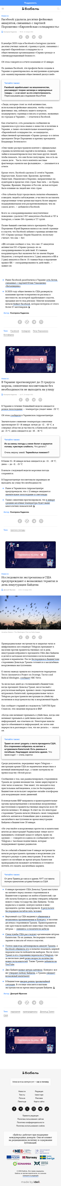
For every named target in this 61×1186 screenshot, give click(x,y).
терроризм (15, 1011)
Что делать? (28, 445)
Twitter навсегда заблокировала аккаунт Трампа (30, 946)
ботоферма (9, 335)
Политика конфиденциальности (30, 1122)
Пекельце (22, 1101)
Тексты (22, 1095)
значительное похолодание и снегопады (26, 495)
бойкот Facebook (21, 304)
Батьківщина (13, 286)
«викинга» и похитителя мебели (32, 929)
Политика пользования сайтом (30, 1119)
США (6, 1015)
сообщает (25, 678)
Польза (22, 1098)
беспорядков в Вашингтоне (45, 659)
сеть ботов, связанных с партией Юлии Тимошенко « (31, 283)
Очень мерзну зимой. (26, 452)
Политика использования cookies (30, 1126)
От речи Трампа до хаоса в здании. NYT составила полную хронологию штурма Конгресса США (29, 880)
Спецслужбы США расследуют (21, 934)
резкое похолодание (12, 409)
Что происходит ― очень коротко (30, 749)
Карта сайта (39, 1101)
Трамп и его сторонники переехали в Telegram (29, 955)
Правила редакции (30, 1116)
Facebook (14, 331)
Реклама (39, 1098)
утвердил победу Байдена (22, 973)
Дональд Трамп (47, 1011)
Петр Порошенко (40, 331)
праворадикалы (30, 1011)
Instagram (26, 331)
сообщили (15, 415)
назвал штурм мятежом (30, 970)
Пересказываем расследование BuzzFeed (28, 91)
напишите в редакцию (30, 1175)
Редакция (39, 1091)
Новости (22, 1091)
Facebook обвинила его (17, 949)
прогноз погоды (17, 530)
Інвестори (39, 1095)
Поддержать (30, 3)
